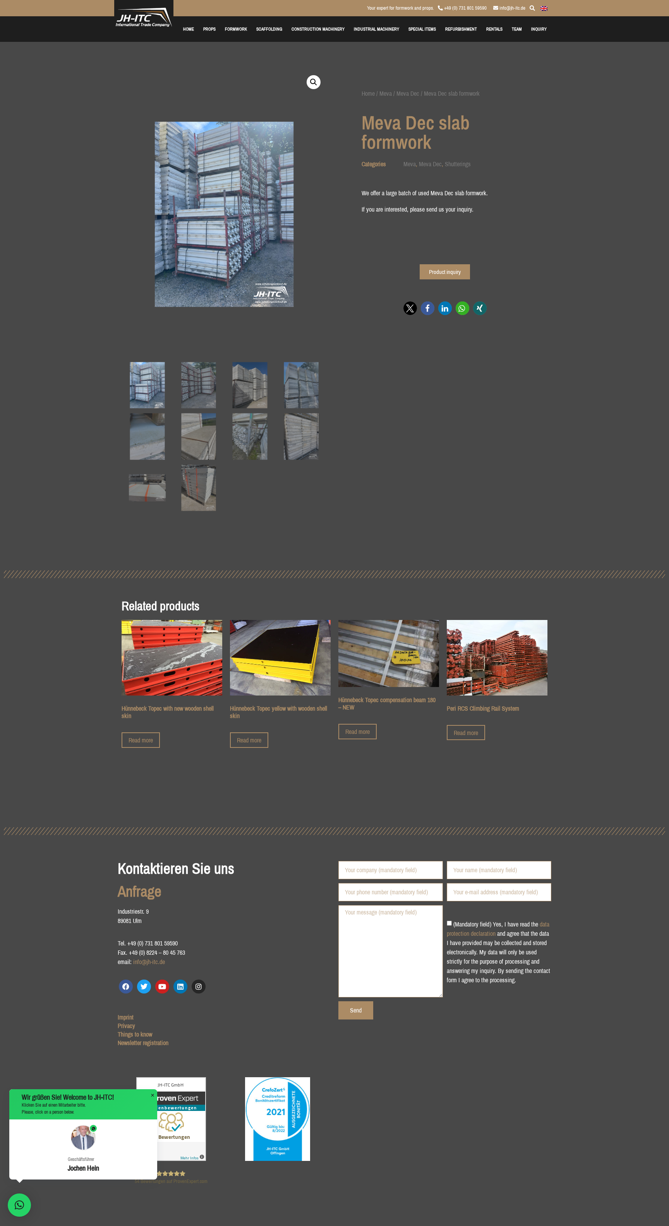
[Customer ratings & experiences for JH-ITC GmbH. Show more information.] (171, 1158)
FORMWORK (236, 29)
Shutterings (458, 164)
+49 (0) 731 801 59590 (465, 8)
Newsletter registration (143, 1042)
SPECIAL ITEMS (422, 29)
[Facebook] (126, 987)
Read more (141, 740)
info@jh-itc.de (511, 8)
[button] (314, 82)
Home (368, 93)
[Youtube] (162, 987)
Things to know (135, 1034)
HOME (188, 29)
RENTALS (494, 29)
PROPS (209, 29)
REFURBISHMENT (461, 29)
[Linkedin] (180, 987)
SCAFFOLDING (269, 29)
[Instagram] (199, 987)
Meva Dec (407, 93)
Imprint (126, 1017)
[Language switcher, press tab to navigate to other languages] (544, 8)
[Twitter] (144, 987)
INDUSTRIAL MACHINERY (376, 29)
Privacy (126, 1025)
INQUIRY (539, 29)
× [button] (152, 1095)
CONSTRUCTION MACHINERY (318, 29)
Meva (385, 93)
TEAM (517, 29)
